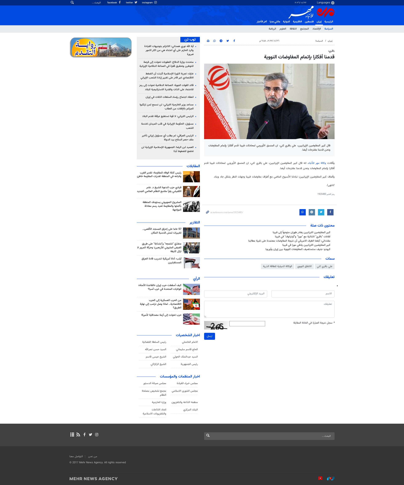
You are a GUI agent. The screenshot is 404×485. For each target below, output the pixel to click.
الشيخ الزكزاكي (158, 364)
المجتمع (304, 29)
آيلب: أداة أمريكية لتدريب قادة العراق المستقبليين (161, 261)
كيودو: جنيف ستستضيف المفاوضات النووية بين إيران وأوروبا (298, 249)
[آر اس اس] (78, 435)
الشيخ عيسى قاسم (156, 357)
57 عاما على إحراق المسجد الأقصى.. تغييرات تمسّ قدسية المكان (161, 231)
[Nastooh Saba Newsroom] (329, 478)
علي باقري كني (324, 266)
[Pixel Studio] (318, 478)
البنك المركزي (190, 410)
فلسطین (309, 22)
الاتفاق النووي (304, 266)
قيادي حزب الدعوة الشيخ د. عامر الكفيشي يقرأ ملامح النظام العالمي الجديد (159, 189)
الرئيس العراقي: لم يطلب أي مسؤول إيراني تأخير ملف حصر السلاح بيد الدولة (168, 138)
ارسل (209, 336)
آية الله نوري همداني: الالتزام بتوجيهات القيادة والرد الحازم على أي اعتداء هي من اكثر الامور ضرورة (169, 50)
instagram (147, 3)
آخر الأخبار (262, 22)
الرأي (196, 279)
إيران (319, 22)
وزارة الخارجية (159, 402)
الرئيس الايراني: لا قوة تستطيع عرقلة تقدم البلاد (168, 116)
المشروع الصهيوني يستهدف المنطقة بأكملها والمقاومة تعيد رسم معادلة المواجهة (162, 206)
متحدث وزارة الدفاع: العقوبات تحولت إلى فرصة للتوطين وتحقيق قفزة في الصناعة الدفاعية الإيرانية (167, 64)
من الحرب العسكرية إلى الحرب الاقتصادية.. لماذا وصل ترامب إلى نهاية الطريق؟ (160, 304)
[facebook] (84, 435)
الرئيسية (328, 22)
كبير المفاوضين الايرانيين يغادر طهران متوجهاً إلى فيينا (301, 232)
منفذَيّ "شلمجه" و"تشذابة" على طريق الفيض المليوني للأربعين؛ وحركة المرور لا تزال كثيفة (159, 248)
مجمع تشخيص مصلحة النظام (154, 393)
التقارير (195, 222)
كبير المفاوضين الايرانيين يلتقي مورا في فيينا (306, 245)
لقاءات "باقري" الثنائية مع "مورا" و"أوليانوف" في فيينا (302, 237)
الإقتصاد (316, 29)
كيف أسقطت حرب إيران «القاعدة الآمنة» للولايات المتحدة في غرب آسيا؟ (159, 287)
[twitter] (90, 435)
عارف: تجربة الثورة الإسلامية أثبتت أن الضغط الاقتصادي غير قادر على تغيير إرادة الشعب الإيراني (167, 76)
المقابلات (193, 166)
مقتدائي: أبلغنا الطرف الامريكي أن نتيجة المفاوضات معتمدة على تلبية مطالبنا (289, 241)
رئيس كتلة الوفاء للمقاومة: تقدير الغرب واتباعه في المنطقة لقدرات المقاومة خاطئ (159, 175)
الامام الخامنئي (190, 342)
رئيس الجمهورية (189, 364)
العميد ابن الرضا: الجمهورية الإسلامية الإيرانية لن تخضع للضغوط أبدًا (167, 149)
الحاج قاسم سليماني (187, 349)
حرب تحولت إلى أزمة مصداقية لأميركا (161, 315)
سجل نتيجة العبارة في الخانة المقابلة (314, 323)
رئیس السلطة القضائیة (154, 342)
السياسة (328, 29)
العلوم (283, 29)
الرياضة (272, 29)
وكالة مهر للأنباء (317, 163)
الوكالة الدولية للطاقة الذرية (277, 266)
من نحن (92, 456)
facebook (112, 3)
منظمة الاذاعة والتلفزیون (184, 402)
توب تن (190, 39)
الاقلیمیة (297, 22)
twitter (130, 3)
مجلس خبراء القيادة (187, 383)
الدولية (286, 22)
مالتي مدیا (275, 22)
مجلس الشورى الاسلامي (185, 391)
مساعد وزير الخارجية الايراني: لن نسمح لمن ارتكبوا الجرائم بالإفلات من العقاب (167, 107)
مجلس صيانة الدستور (154, 383)
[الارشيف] (72, 435)
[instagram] (96, 435)
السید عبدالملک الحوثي (185, 357)
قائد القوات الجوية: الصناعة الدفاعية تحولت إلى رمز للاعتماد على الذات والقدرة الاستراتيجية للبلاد (166, 87)
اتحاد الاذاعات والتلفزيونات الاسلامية (154, 412)
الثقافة (293, 29)
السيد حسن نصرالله (155, 349)
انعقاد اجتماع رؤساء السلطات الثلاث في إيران (170, 97)
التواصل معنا (76, 456)
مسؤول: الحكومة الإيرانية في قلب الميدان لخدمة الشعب (167, 126)
